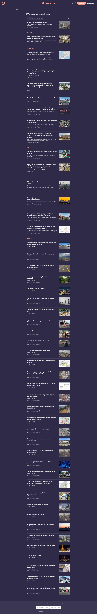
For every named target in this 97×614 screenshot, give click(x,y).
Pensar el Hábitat (31, 364)
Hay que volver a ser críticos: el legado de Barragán (40, 299)
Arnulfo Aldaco (34, 27)
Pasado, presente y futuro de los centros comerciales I (40, 451)
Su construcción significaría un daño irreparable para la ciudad (40, 89)
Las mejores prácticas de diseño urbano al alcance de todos (40, 266)
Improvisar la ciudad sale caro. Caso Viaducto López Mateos (42, 121)
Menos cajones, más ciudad (36, 514)
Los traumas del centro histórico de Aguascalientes (38, 494)
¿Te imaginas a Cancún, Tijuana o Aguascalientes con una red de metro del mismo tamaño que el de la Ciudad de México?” (42, 231)
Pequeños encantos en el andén (37, 504)
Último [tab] (29, 18)
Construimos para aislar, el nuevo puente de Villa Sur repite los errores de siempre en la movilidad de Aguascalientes (41, 166)
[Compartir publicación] (75, 3)
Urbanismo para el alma (34, 555)
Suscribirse (81, 3)
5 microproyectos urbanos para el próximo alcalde (41, 361)
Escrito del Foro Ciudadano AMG (35, 75)
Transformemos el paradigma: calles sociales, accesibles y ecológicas (42, 243)
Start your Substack (43, 607)
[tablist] (35, 18)
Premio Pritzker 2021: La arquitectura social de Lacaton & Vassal (41, 384)
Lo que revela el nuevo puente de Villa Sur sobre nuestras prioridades (41, 170)
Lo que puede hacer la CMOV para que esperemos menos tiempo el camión (39, 482)
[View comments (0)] (38, 29)
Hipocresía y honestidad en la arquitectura (41, 545)
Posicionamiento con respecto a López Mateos (38, 100)
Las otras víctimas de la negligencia (38, 350)
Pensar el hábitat (31, 246)
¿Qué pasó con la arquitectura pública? (39, 321)
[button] (17, 8)
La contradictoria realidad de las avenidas (40, 535)
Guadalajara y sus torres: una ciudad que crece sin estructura (40, 199)
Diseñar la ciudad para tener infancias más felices (41, 310)
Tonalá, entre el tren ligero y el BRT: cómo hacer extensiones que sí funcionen (40, 214)
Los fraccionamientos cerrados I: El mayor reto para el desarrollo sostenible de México (41, 109)
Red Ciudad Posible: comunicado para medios (42, 98)
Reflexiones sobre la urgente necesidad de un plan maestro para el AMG (41, 202)
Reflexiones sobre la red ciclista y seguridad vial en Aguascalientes (41, 418)
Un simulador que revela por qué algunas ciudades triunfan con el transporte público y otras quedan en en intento (41, 58)
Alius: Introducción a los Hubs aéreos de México (40, 183)
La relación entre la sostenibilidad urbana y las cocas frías (41, 589)
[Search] (72, 3)
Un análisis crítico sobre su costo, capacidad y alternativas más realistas (41, 155)
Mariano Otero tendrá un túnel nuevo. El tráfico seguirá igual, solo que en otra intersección (42, 40)
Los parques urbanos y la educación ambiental (39, 277)
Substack (41, 611)
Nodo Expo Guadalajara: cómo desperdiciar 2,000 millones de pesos (41, 37)
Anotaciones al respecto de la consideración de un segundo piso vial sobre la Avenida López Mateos (41, 71)
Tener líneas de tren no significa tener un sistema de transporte (39, 24)
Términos (50, 604)
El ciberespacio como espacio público (39, 462)
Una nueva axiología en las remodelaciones (41, 471)
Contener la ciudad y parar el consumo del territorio (40, 255)
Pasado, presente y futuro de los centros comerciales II (40, 440)
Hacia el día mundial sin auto (36, 288)
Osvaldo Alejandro (37, 158)
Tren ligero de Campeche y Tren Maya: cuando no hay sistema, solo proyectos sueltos (40, 135)
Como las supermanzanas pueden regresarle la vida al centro (41, 395)
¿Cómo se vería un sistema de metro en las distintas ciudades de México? (41, 227)
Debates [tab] (41, 18)
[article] (48, 25)
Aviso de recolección (58, 604)
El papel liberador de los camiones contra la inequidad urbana (41, 577)
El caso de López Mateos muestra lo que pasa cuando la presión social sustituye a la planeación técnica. (40, 125)
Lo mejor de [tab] (35, 18)
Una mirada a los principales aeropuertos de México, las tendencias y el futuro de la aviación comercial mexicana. (41, 186)
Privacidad (45, 604)
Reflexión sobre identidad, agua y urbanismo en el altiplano (41, 410)
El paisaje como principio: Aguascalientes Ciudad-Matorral (40, 407)
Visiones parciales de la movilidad (38, 341)
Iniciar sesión (90, 3)
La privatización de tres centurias (38, 429)
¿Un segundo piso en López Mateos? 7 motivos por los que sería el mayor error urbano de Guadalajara (40, 85)
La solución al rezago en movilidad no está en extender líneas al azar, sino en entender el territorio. (42, 218)
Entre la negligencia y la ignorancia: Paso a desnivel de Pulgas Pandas (41, 373)
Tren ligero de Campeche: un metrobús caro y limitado (42, 152)
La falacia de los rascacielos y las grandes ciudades (40, 525)
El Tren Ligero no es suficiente (37, 22)
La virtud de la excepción (35, 331)
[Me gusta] (28, 273)
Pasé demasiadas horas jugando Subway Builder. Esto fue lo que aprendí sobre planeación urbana (40, 54)
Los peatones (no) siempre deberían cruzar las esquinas (41, 566)
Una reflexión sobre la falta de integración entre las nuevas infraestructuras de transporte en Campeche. (41, 139)
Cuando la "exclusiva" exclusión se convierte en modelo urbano (40, 112)
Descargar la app (55, 607)
